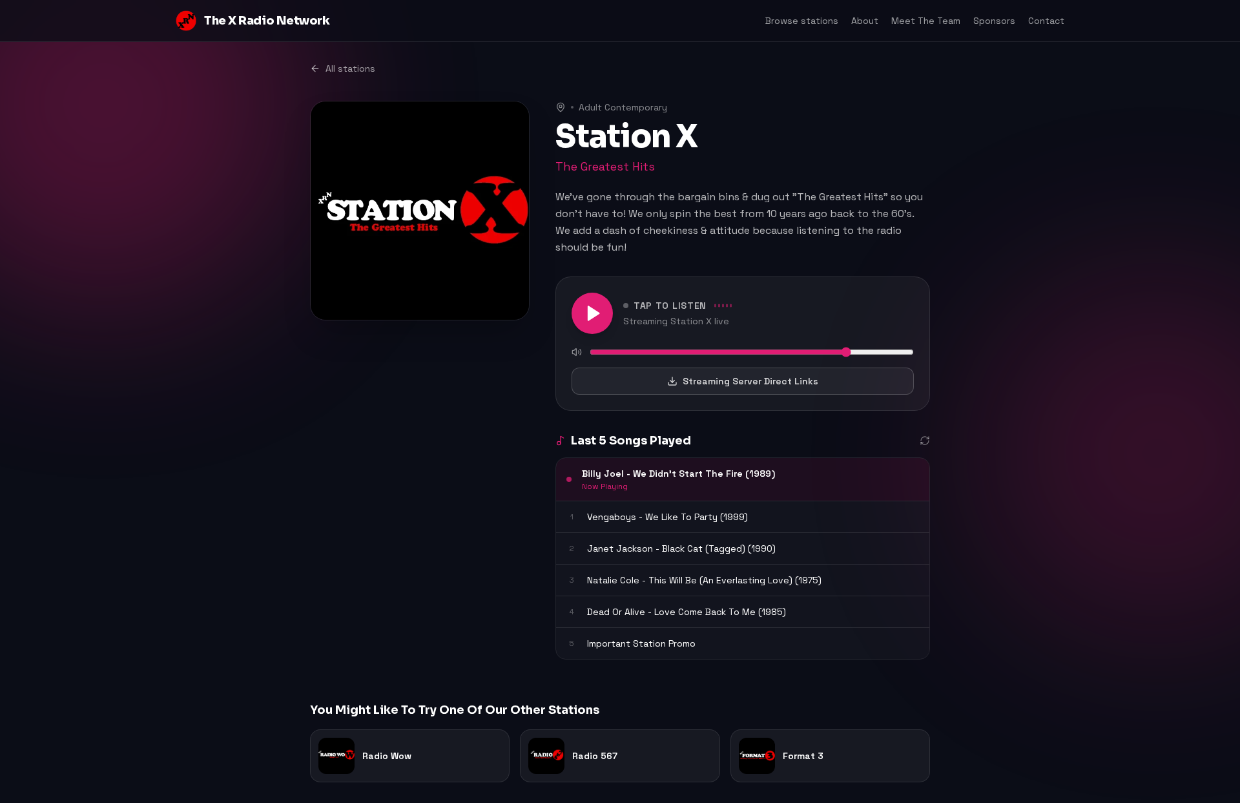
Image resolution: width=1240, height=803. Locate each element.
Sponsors (994, 20)
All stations (350, 68)
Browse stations (801, 20)
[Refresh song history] (925, 440)
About (864, 20)
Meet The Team (925, 20)
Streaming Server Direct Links (750, 381)
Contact (1046, 20)
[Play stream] (592, 313)
